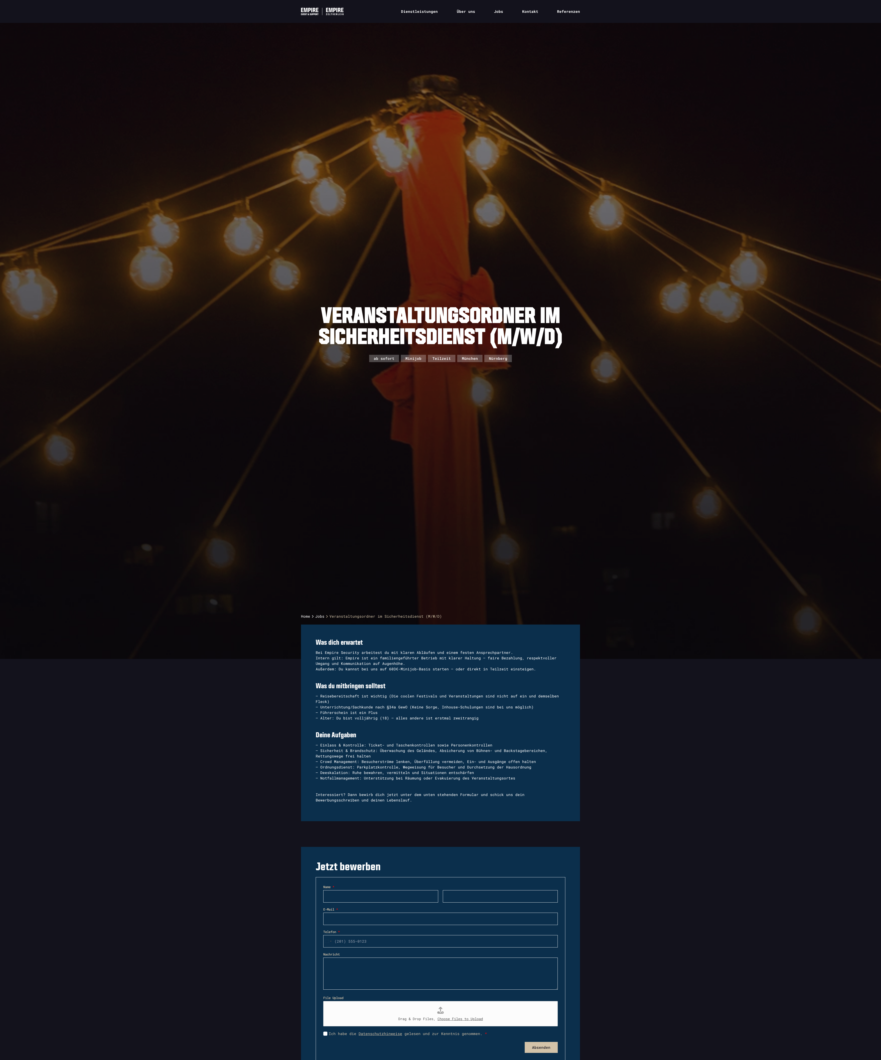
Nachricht (331, 954)
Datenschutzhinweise (380, 1033)
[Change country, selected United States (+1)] (328, 941)
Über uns (466, 11)
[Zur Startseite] (311, 11)
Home (305, 616)
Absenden (541, 1047)
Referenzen (568, 11)
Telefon (331, 932)
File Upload (333, 998)
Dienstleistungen (419, 11)
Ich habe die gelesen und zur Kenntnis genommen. (408, 1033)
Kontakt (530, 11)
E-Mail (330, 909)
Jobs (498, 11)
